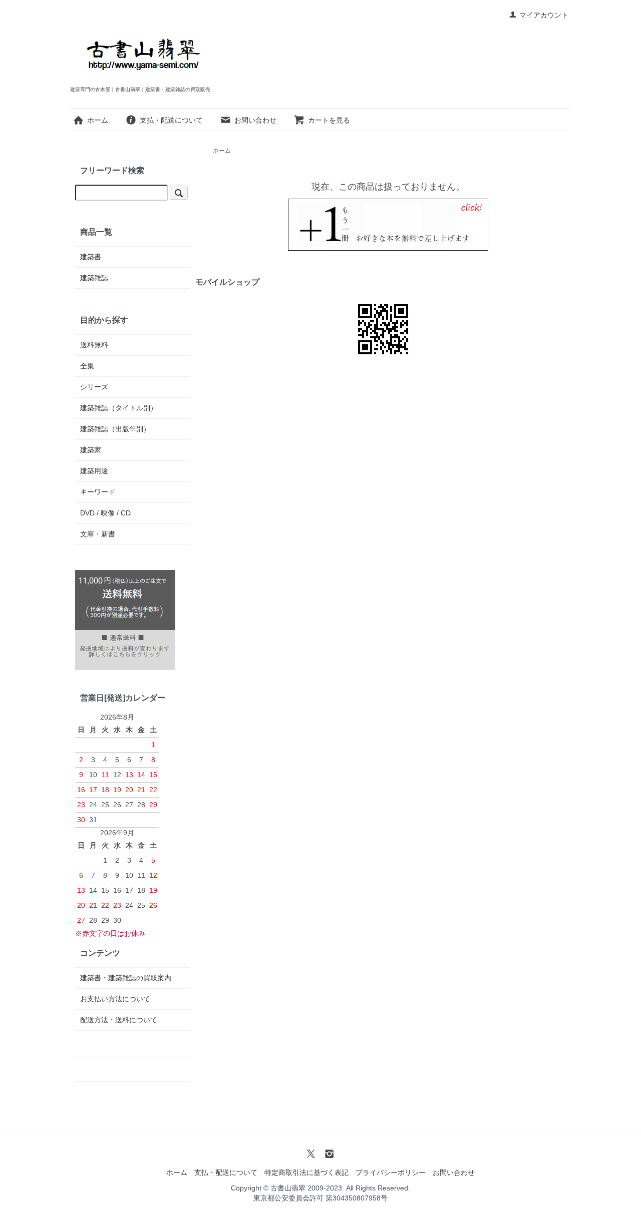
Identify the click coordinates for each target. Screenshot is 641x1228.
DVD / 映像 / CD (105, 513)
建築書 (90, 257)
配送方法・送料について (118, 1020)
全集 (87, 366)
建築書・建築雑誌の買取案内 (125, 978)
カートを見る (329, 120)
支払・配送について (171, 120)
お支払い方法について (115, 999)
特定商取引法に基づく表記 (306, 1172)
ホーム (97, 120)
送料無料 (94, 345)
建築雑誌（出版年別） (115, 429)
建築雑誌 (94, 278)
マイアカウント (543, 15)
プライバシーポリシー (391, 1172)
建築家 (90, 450)
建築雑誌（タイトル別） (118, 408)
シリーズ (94, 387)
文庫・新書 (97, 534)
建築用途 (94, 471)
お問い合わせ (255, 120)
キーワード (97, 492)
